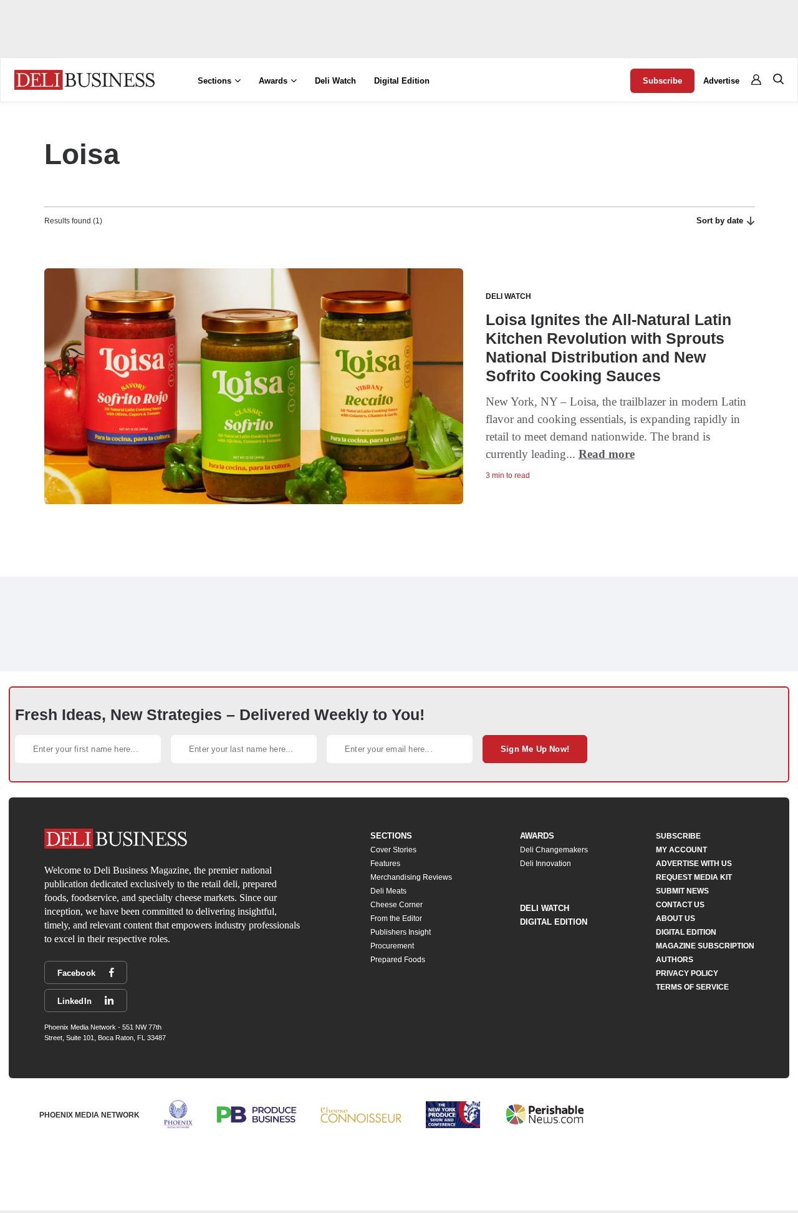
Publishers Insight (400, 932)
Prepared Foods (397, 959)
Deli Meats (388, 891)
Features (385, 863)
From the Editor (396, 918)
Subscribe (662, 80)
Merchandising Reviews (411, 877)
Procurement (392, 946)
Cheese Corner (396, 904)
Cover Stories (393, 849)
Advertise (721, 80)
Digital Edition (402, 80)
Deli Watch (335, 80)
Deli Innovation (545, 863)
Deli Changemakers (554, 849)
